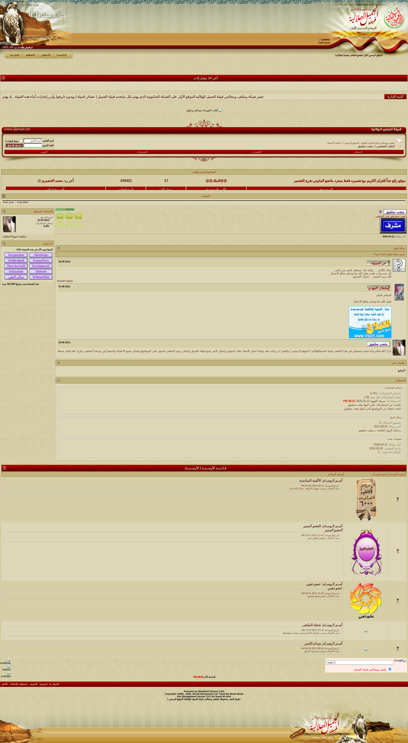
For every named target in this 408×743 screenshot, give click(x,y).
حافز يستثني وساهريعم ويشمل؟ (382, 187)
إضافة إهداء (22, 202)
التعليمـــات (256, 152)
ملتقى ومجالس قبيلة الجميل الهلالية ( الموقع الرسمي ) (369, 143)
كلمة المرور (48, 145)
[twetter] (5, 669)
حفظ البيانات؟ (12, 141)
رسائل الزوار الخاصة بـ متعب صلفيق (379, 430)
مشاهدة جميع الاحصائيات (14, 236)
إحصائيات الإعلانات (18, 684)
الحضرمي (216, 187)
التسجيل (358, 152)
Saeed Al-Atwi (223, 696)
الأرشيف (33, 684)
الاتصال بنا (54, 684)
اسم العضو (48, 140)
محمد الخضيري (52, 187)
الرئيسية (43, 684)
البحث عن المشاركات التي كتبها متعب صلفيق (374, 404)
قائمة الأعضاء (333, 143)
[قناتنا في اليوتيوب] (5, 676)
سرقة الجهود (377, 401)
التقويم (44, 152)
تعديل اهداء (8, 202)
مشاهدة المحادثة (65, 280)
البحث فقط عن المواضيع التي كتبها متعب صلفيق (372, 408)
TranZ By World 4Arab (231, 694)
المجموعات (142, 152)
